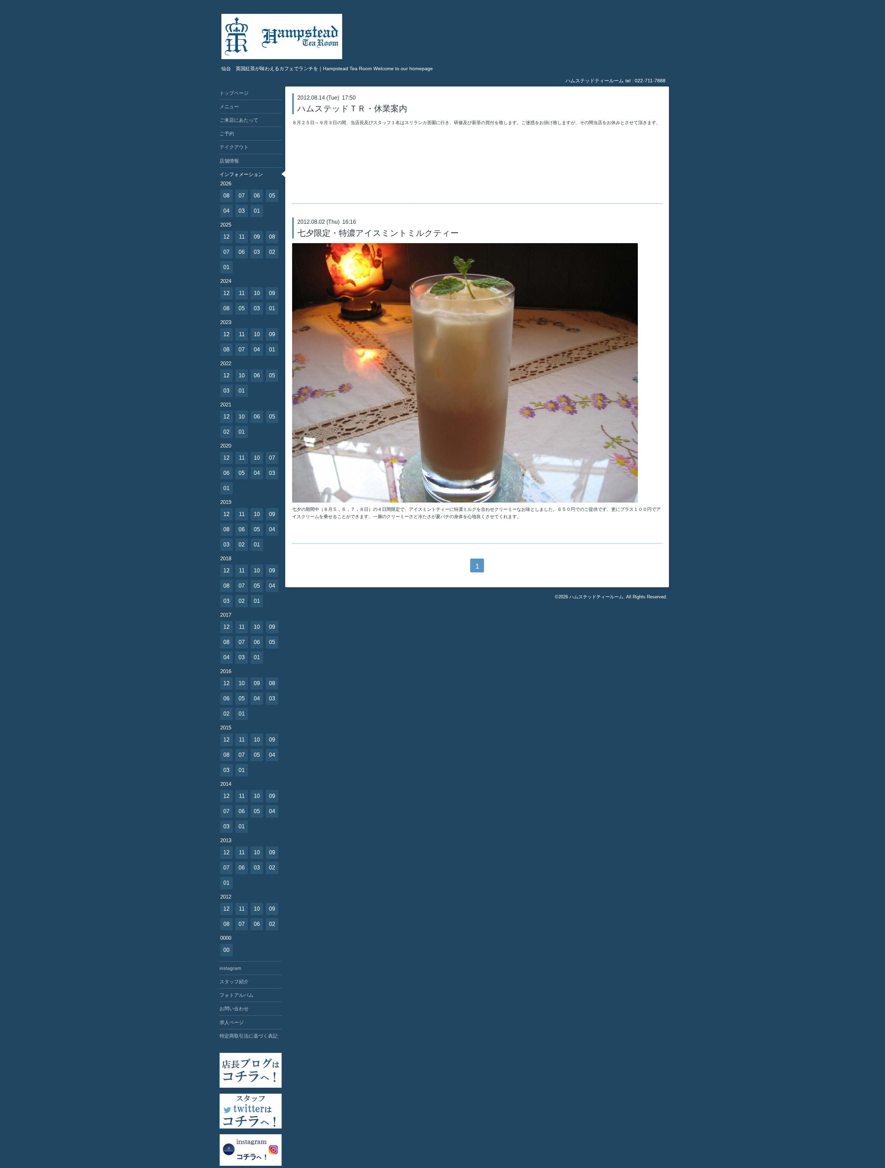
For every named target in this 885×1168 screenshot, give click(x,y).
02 (272, 252)
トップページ (234, 93)
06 (257, 196)
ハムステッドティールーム (596, 596)
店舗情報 (229, 161)
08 (226, 196)
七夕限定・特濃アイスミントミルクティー (378, 233)
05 (272, 196)
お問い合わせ (234, 1008)
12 (226, 237)
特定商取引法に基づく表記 (249, 1036)
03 (242, 211)
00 (226, 950)
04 (226, 211)
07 (242, 196)
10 (257, 293)
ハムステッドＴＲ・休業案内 (352, 108)
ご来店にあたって (239, 120)
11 (242, 237)
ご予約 (227, 133)
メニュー (229, 106)
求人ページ (232, 1022)
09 (257, 237)
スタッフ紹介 (234, 981)
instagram (230, 968)
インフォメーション (241, 174)
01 (257, 211)
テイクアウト (234, 147)
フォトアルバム (236, 995)
